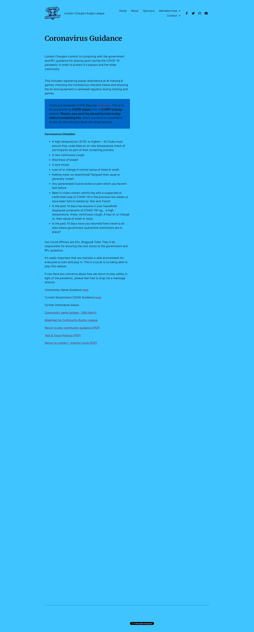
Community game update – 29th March (71, 312)
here (85, 290)
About (134, 11)
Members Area (168, 11)
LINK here (104, 105)
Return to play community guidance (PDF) (72, 328)
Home (123, 11)
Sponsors (149, 11)
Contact (172, 15)
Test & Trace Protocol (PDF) (63, 335)
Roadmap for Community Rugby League (71, 320)
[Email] (206, 13)
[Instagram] (199, 13)
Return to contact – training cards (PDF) (71, 343)
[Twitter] (193, 13)
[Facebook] (186, 13)
